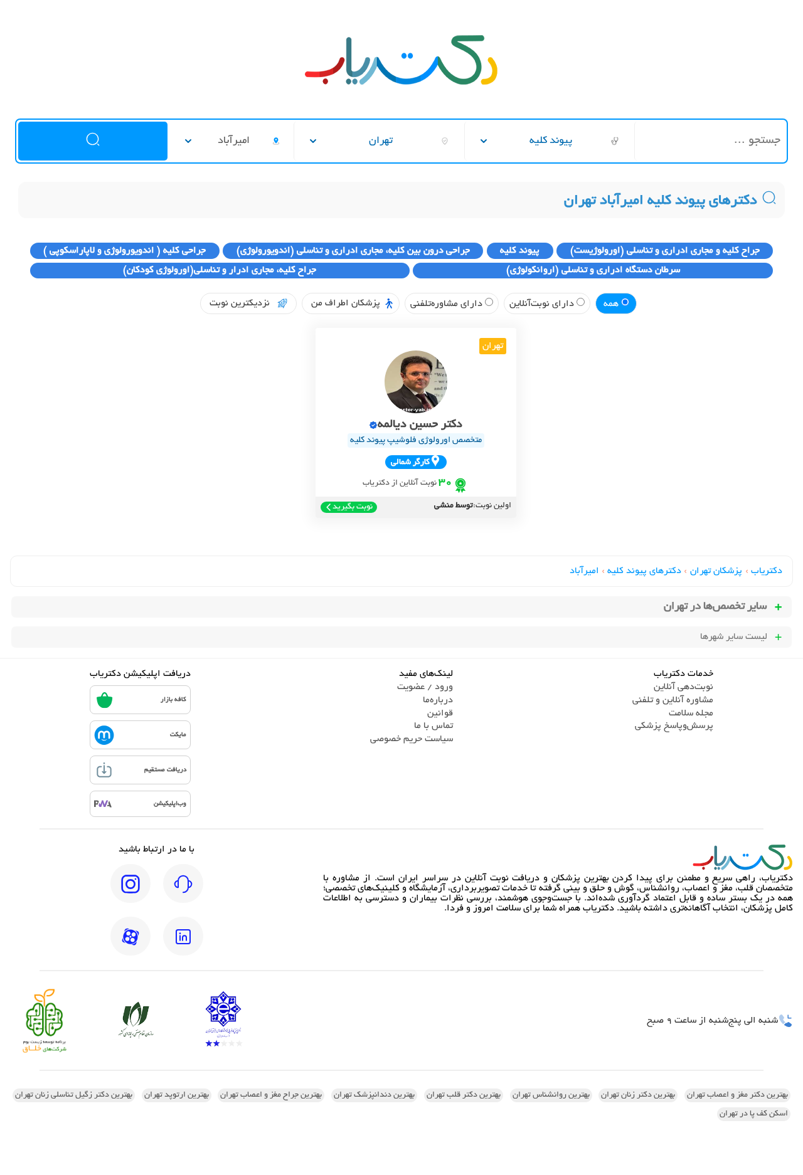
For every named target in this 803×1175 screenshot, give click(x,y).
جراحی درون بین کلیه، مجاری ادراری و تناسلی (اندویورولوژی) (353, 251)
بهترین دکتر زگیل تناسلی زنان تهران (73, 1095)
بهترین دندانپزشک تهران (374, 1095)
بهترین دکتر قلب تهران (464, 1095)
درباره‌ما (438, 700)
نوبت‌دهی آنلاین (683, 687)
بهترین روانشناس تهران (551, 1095)
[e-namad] (223, 1020)
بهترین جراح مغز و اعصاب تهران (271, 1095)
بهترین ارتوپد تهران (176, 1095)
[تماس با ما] (183, 892)
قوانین (440, 714)
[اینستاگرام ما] (130, 892)
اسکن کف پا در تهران (754, 1114)
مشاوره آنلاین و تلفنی (672, 700)
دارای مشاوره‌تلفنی (447, 304)
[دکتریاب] (401, 83)
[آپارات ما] (130, 945)
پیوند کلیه (520, 251)
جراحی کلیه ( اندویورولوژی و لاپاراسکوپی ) (124, 251)
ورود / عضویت (425, 687)
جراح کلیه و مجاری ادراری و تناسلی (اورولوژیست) (665, 251)
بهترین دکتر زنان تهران (638, 1095)
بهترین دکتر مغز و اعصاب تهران (737, 1095)
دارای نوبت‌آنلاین (543, 304)
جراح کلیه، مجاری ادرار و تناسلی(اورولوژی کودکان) (219, 270)
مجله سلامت (691, 714)
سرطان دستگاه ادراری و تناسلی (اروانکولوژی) (593, 270)
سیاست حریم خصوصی (411, 739)
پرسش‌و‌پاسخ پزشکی (674, 726)
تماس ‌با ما (433, 726)
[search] (93, 141)
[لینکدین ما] (183, 945)
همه (612, 304)
